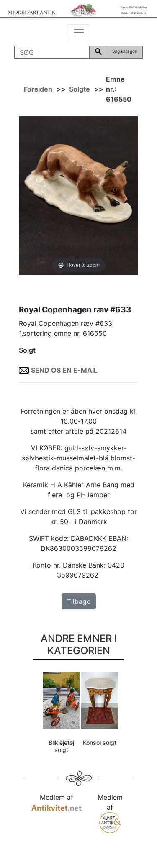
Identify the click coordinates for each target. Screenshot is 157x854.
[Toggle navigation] (78, 32)
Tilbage (78, 601)
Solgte (79, 89)
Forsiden (38, 89)
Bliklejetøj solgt (61, 746)
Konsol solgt (99, 742)
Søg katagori (124, 51)
